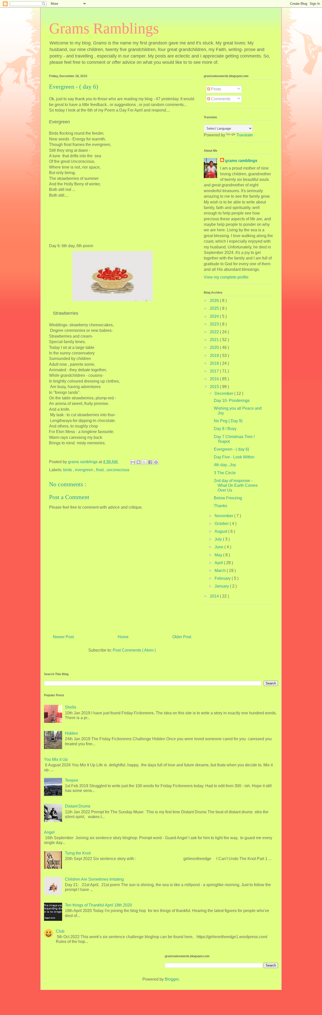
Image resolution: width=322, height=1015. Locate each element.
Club (60, 931)
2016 (215, 379)
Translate (244, 135)
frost (100, 470)
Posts (215, 89)
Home (123, 637)
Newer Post (63, 637)
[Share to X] (144, 462)
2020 (215, 347)
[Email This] (132, 462)
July (219, 539)
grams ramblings (241, 160)
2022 (215, 332)
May (219, 555)
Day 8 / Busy (225, 428)
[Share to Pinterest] (155, 462)
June (219, 547)
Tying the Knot (78, 853)
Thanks (220, 506)
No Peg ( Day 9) (228, 421)
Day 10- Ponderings (232, 400)
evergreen (84, 470)
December (224, 393)
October (222, 523)
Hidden (71, 733)
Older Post (181, 637)
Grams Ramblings (104, 28)
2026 (215, 300)
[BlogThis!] (138, 462)
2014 (215, 596)
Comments (220, 99)
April (219, 563)
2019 (215, 355)
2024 (215, 316)
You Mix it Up (56, 759)
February (223, 578)
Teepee (71, 780)
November (224, 516)
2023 (215, 324)
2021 (215, 340)
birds (68, 470)
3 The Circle (225, 473)
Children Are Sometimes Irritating (94, 879)
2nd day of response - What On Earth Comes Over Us (236, 485)
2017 (215, 371)
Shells (70, 707)
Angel (49, 832)
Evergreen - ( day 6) (231, 449)
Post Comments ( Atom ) (134, 650)
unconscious (118, 470)
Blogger (172, 979)
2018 (215, 363)
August (221, 531)
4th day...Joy (225, 465)
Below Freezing (228, 498)
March (221, 570)
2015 (215, 387)
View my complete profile (226, 277)
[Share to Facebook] (150, 462)
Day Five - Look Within (234, 457)
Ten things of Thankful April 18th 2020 (98, 905)
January (222, 586)
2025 (215, 308)
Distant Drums (77, 806)
